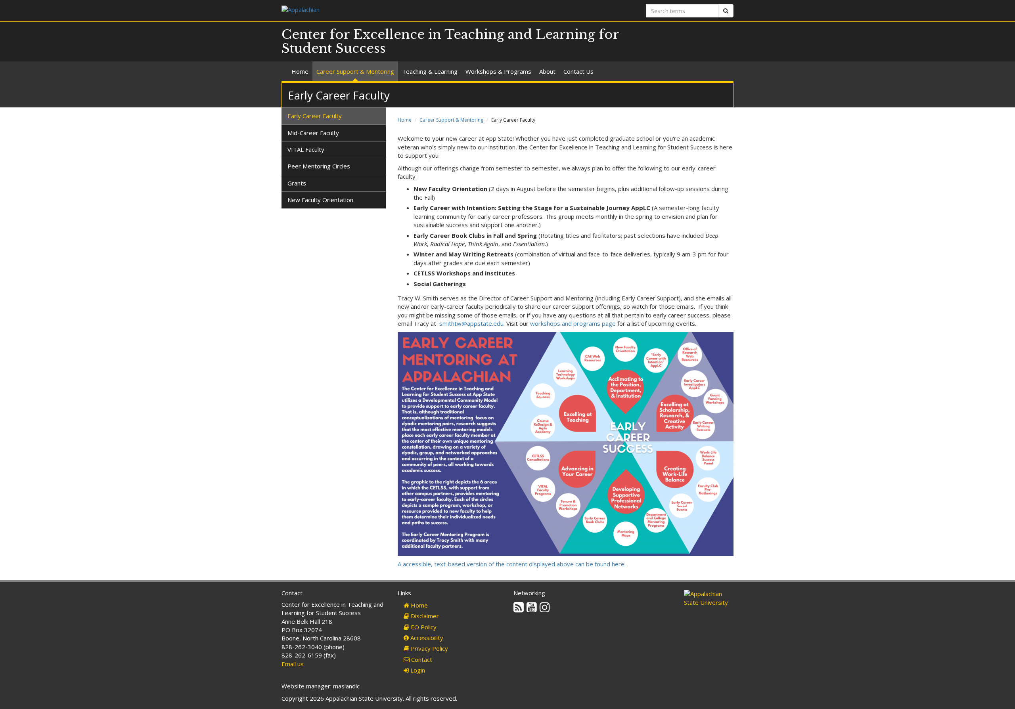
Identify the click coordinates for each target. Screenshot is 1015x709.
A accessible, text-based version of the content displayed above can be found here (512, 564)
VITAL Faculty (305, 149)
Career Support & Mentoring (355, 71)
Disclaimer (424, 616)
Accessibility (426, 638)
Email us (293, 664)
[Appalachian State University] (392, 10)
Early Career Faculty (314, 116)
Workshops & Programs (498, 71)
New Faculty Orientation (320, 200)
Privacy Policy (428, 648)
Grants (296, 183)
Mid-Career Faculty (313, 133)
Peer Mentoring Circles (318, 166)
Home (299, 71)
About (547, 71)
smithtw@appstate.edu (471, 323)
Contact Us (578, 71)
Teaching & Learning (430, 71)
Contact (421, 659)
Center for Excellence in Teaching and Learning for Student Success (450, 41)
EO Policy (423, 627)
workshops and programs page (573, 323)
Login (417, 670)
